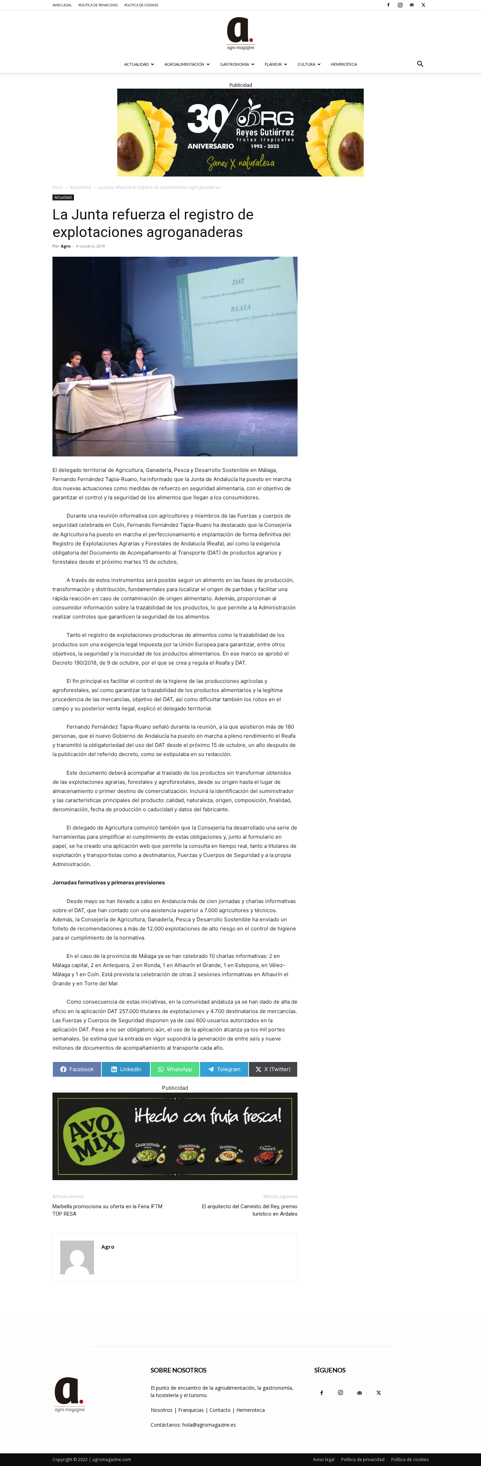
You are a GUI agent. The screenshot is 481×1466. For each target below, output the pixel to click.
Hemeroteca (344, 64)
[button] (420, 65)
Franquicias (191, 1410)
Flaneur (273, 64)
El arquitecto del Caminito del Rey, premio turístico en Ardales (250, 1210)
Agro (65, 246)
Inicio (57, 187)
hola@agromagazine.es (209, 1424)
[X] (423, 5)
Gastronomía (234, 64)
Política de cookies (141, 5)
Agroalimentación (184, 64)
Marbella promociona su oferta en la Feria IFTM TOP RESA (107, 1210)
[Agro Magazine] (240, 33)
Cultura (306, 64)
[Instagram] (400, 5)
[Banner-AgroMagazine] (240, 133)
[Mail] (411, 5)
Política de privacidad (98, 5)
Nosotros (162, 1410)
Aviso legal (62, 5)
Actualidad (136, 64)
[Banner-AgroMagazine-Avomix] (175, 1136)
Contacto (221, 1410)
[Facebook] (388, 5)
